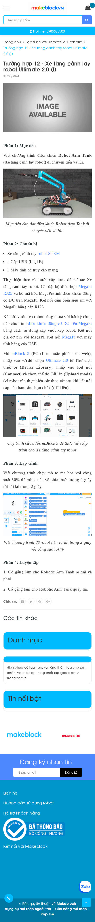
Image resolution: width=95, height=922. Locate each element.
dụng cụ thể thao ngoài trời (28, 908)
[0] (88, 8)
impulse (47, 913)
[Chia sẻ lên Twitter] (31, 601)
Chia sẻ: (10, 601)
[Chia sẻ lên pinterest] (39, 601)
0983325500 (56, 31)
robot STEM (49, 253)
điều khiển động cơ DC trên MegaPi (60, 323)
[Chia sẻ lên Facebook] (22, 601)
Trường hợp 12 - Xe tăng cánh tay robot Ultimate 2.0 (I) (47, 66)
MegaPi (69, 337)
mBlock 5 (20, 353)
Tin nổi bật (24, 697)
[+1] (48, 601)
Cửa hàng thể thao (71, 908)
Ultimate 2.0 (57, 360)
